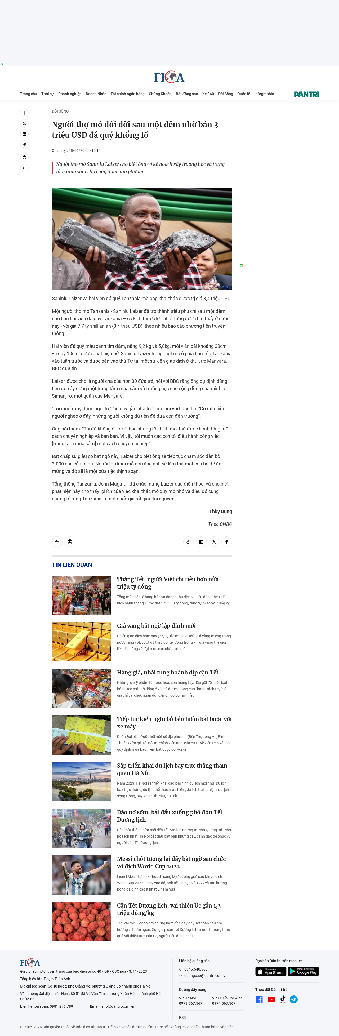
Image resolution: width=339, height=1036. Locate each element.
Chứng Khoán (160, 94)
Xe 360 (208, 94)
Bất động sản (187, 94)
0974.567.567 (223, 1003)
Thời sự (47, 94)
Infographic (264, 94)
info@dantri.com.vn (117, 1006)
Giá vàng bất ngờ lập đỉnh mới (156, 626)
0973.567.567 (190, 1003)
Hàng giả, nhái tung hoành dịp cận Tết (167, 672)
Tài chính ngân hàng (128, 94)
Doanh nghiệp (70, 94)
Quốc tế (243, 94)
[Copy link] (24, 144)
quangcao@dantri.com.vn (206, 975)
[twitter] (24, 123)
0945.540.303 (196, 969)
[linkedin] (24, 134)
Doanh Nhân (96, 94)
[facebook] (24, 113)
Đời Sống (225, 94)
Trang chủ (28, 94)
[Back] (24, 168)
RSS (182, 1017)
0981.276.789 (61, 1006)
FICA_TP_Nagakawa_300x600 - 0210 (279, 111)
